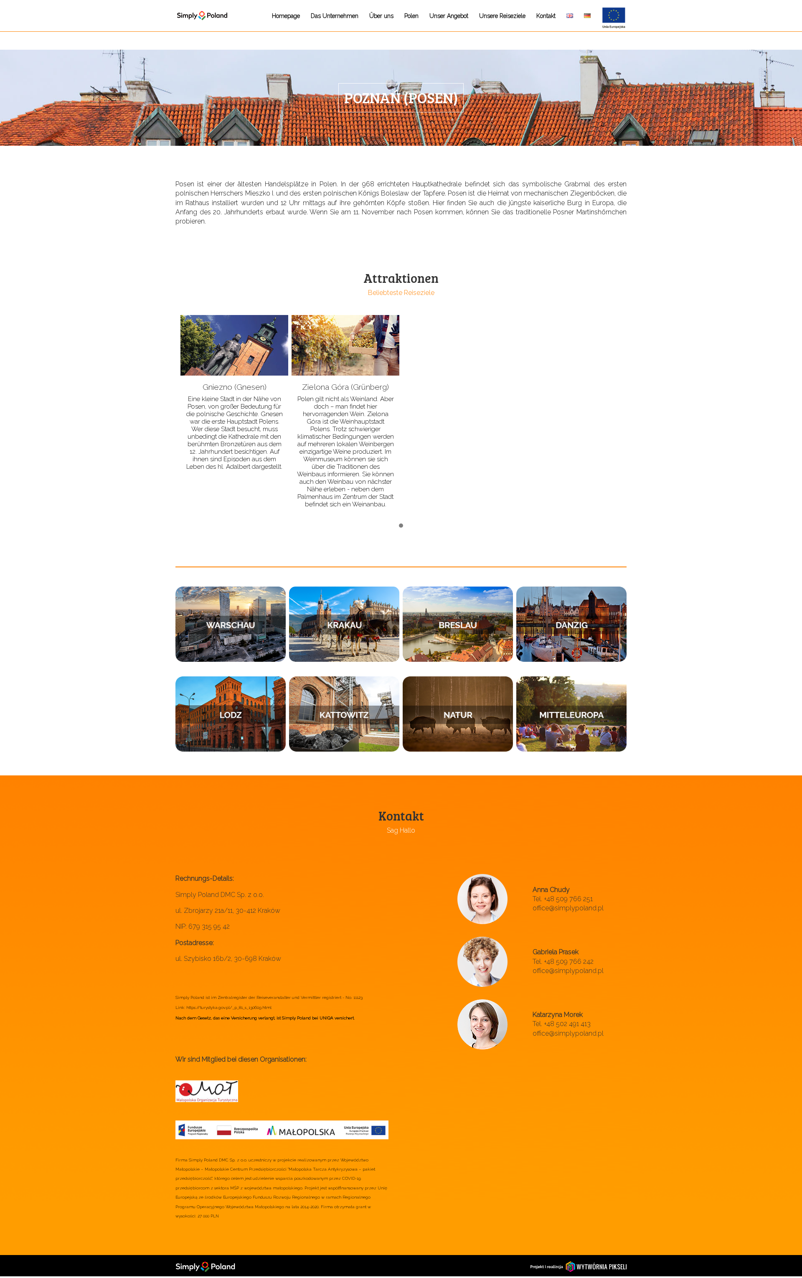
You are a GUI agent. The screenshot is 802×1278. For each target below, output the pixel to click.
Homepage (286, 16)
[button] (401, 525)
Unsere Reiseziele (502, 16)
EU (605, 9)
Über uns (381, 16)
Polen (411, 16)
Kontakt (546, 16)
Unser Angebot (448, 16)
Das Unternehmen (334, 16)
